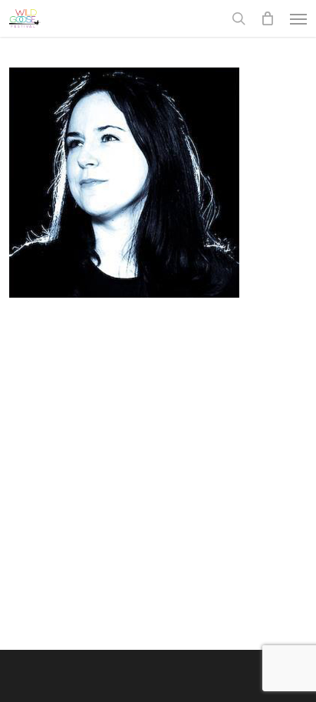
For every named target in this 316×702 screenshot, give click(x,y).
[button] (298, 18)
